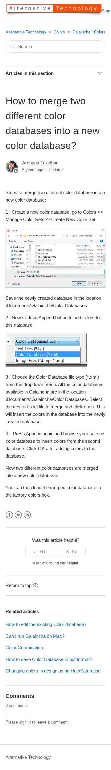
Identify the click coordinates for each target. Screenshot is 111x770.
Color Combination (24, 647)
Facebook (9, 515)
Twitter (18, 515)
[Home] (54, 14)
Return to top (18, 585)
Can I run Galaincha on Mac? (35, 636)
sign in (25, 722)
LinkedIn (27, 515)
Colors (59, 32)
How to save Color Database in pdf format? (49, 659)
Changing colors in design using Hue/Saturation (53, 670)
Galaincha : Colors (88, 32)
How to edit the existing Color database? (46, 624)
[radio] (39, 551)
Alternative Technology (26, 32)
